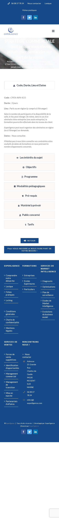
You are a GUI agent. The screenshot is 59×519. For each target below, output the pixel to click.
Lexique (9, 286)
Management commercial (11, 375)
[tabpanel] (29, 122)
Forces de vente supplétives (11, 357)
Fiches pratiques (10, 293)
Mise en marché (9, 394)
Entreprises (29, 275)
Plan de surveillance (47, 293)
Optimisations (48, 286)
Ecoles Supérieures (29, 282)
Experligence (34, 426)
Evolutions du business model (47, 314)
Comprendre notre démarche (11, 278)
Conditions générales (11, 312)
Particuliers (29, 289)
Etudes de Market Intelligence (47, 303)
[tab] (29, 85)
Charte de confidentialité (11, 321)
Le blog (9, 300)
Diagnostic (47, 281)
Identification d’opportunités (11, 366)
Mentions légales (10, 329)
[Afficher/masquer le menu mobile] (53, 31)
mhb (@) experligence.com (32, 401)
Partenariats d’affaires (11, 402)
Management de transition (11, 385)
